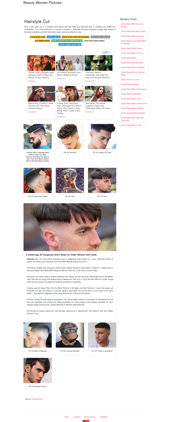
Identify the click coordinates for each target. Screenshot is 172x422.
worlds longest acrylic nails (70, 44)
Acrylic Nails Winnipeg (130, 84)
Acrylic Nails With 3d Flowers (132, 36)
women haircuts (53, 37)
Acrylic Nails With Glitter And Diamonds (132, 119)
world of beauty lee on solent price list (67, 40)
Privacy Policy (89, 417)
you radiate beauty (42, 40)
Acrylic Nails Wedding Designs (133, 113)
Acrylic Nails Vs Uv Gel (130, 79)
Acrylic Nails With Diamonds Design (132, 25)
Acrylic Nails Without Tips (131, 125)
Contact (77, 417)
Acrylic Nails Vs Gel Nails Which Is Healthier (133, 42)
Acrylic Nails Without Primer (132, 53)
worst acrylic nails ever (101, 37)
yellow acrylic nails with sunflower (75, 37)
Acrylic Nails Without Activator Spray (133, 73)
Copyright (103, 417)
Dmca (67, 417)
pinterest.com (37, 399)
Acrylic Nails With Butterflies (132, 62)
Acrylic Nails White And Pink (132, 108)
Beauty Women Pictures (42, 2)
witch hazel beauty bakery (94, 40)
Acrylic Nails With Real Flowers (133, 31)
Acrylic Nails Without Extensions (134, 89)
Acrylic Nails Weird (128, 58)
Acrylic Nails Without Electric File (134, 103)
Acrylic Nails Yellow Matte (131, 94)
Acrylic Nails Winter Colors (131, 48)
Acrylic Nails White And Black (132, 67)
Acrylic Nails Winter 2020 (131, 98)
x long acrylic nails (37, 37)
